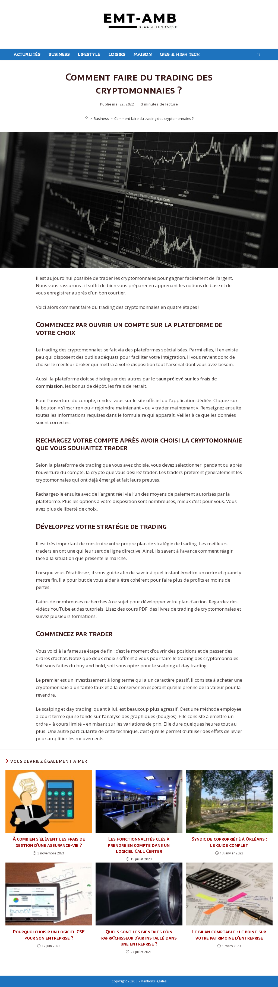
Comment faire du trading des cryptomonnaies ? (154, 118)
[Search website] (258, 54)
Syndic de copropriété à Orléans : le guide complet (229, 842)
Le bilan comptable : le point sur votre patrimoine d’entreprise (229, 934)
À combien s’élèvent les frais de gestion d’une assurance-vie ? (49, 842)
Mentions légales (153, 981)
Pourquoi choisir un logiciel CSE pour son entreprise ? (49, 934)
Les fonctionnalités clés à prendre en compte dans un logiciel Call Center (139, 845)
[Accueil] (86, 118)
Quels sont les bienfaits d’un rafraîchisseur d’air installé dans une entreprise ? (139, 938)
